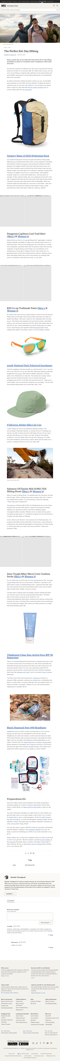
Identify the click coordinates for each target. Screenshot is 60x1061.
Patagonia (30, 244)
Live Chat (49, 1031)
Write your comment (13, 909)
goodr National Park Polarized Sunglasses (29, 365)
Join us (33, 977)
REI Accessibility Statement (30, 1057)
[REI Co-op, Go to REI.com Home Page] (3, 5)
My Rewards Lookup (6, 1003)
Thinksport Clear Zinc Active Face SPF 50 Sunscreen (30, 656)
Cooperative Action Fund (52, 1018)
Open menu (57, 5)
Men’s (11, 236)
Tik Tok (37, 1043)
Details (33, 993)
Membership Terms (50, 1055)
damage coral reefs (23, 672)
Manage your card (40, 993)
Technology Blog (49, 1022)
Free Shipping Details (50, 1003)
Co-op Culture (34, 1018)
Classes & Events (20, 1018)
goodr (20, 373)
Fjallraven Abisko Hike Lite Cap (24, 424)
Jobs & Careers (34, 1015)
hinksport (37, 678)
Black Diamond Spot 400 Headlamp (26, 727)
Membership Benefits (7, 1008)
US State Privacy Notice (46, 1053)
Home (5, 47)
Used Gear (4, 1022)
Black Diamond (29, 742)
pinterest (44, 1043)
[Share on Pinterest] (31, 853)
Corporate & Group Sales (37, 1024)
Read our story (5, 975)
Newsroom (48, 1020)
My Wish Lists (4, 1005)
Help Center (7, 1031)
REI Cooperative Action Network (9, 992)
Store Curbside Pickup (22, 1007)
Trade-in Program (5, 1024)
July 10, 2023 (16, 926)
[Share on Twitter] (28, 853)
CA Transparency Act (39, 1055)
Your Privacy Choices (24, 1053)
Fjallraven (40, 437)
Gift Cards (33, 1003)
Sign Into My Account (7, 1001)
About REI (48, 1015)
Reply (51, 935)
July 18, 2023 (22, 942)
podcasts (51, 1043)
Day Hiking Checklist (36, 87)
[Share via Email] (33, 853)
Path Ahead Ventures (21, 1022)
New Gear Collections (7, 1020)
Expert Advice (19, 1015)
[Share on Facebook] (26, 853)
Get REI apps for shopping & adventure (18, 1041)
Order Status (19, 1001)
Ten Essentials (27, 89)
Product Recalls (27, 1055)
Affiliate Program (35, 1022)
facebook (40, 1043)
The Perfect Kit (29, 865)
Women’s (23, 236)
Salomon (12, 505)
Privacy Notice (34, 1053)
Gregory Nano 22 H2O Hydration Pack (28, 155)
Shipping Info (19, 1009)
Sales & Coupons (49, 1001)
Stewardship (48, 1024)
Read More (9, 893)
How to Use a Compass (34, 844)
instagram (33, 1043)
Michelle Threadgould (10, 54)
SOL (46, 829)
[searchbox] (30, 9)
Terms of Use (11, 1053)
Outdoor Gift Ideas (36, 1001)
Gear (14, 865)
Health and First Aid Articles (32, 807)
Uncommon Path (12, 6)
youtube (47, 1043)
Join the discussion (11, 911)
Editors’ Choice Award (44, 742)
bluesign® (37, 327)
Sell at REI (33, 1020)
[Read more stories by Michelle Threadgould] (6, 877)
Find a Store (29, 1031)
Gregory (25, 164)
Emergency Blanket (34, 829)
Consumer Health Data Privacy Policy (13, 1055)
